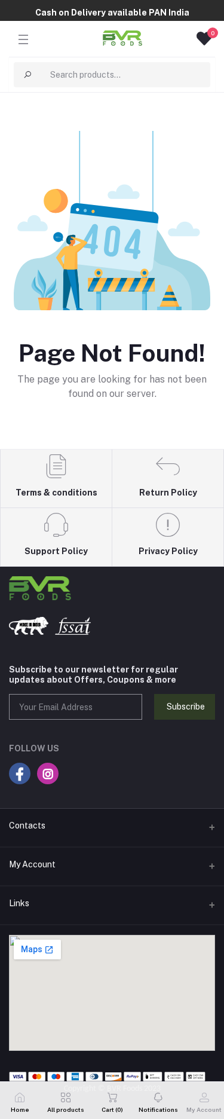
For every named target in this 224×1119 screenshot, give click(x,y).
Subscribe (186, 706)
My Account (32, 864)
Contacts (27, 825)
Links (19, 903)
